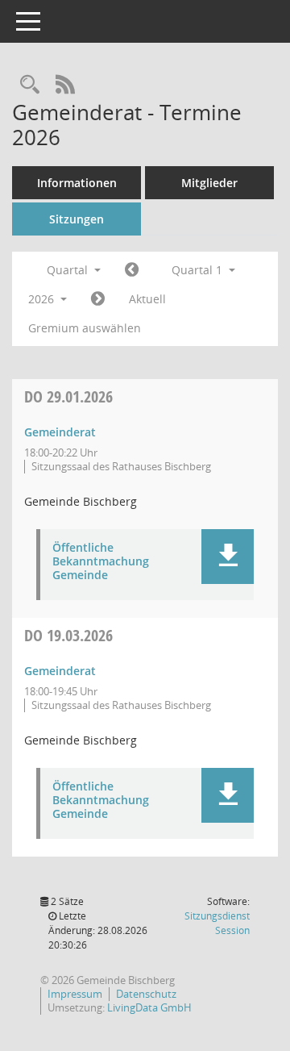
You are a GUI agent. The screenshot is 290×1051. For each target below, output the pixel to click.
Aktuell (147, 299)
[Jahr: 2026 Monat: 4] (98, 299)
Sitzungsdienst (217, 923)
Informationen (77, 182)
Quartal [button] (69, 269)
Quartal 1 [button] (199, 269)
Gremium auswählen (84, 328)
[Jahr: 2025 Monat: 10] (132, 270)
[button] (227, 556)
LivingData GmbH (149, 1007)
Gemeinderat (60, 432)
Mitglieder (209, 182)
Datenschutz (146, 993)
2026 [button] (42, 299)
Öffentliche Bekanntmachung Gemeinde (100, 561)
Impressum (75, 993)
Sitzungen (76, 219)
